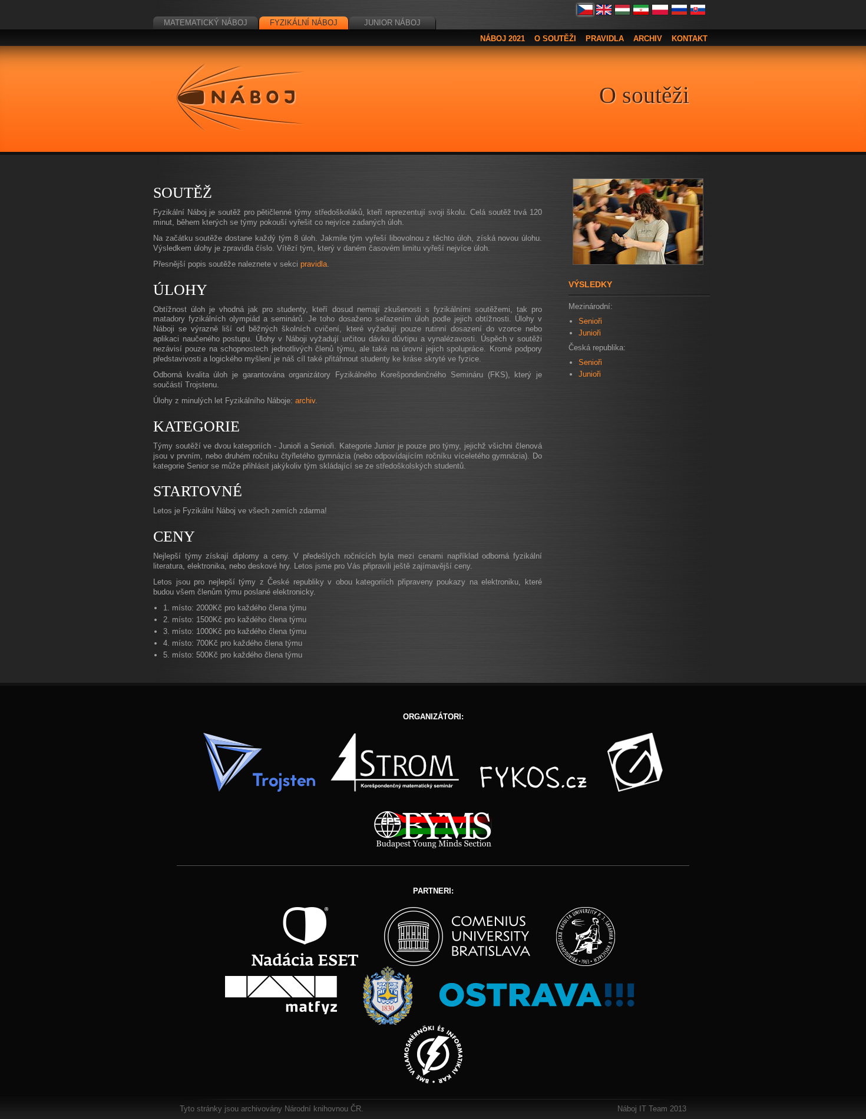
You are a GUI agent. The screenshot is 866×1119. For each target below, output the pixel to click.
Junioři (590, 332)
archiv (305, 400)
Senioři (590, 321)
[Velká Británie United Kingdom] (603, 12)
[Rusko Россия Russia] (679, 12)
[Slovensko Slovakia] (698, 12)
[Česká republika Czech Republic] (585, 12)
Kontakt (690, 38)
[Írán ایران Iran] (641, 12)
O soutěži (555, 38)
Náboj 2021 (502, 38)
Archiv (647, 38)
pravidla (313, 264)
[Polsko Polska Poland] (660, 12)
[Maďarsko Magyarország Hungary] (622, 12)
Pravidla (605, 38)
